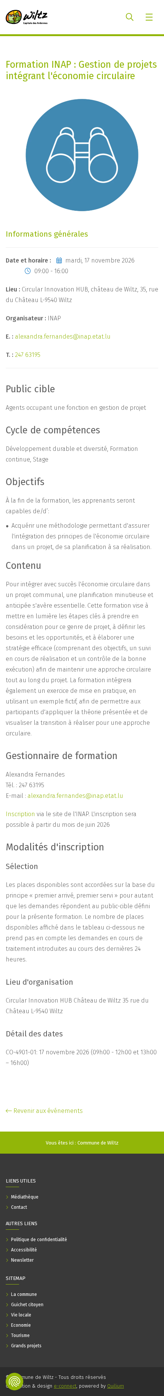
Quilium (115, 1386)
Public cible (30, 389)
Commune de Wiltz (98, 1143)
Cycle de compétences (53, 430)
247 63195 (27, 354)
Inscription (20, 814)
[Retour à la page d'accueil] (27, 17)
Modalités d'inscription (55, 847)
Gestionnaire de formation (61, 756)
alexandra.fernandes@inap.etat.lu (63, 336)
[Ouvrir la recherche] (129, 17)
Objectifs (25, 482)
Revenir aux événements (47, 1110)
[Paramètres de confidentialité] (14, 1381)
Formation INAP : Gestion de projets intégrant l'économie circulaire (81, 70)
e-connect (65, 1386)
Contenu (23, 565)
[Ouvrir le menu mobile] (149, 17)
